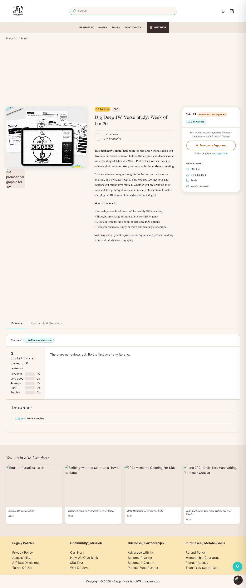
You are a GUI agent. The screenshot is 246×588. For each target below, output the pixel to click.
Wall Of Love (79, 568)
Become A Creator (141, 563)
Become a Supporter (213, 145)
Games (102, 27)
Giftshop (160, 27)
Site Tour (76, 563)
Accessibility (21, 558)
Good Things (133, 27)
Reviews (16, 323)
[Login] (223, 11)
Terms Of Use (22, 568)
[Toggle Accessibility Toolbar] (238, 580)
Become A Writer (140, 558)
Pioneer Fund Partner (143, 568)
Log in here (222, 153)
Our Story (77, 552)
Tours (116, 27)
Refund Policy (196, 552)
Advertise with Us (141, 552)
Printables (86, 27)
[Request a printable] (237, 566)
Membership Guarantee (202, 558)
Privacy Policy (22, 552)
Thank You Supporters (202, 568)
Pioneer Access (197, 563)
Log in (19, 418)
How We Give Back (84, 558)
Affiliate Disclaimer (26, 563)
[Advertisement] (123, 71)
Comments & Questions (46, 323)
